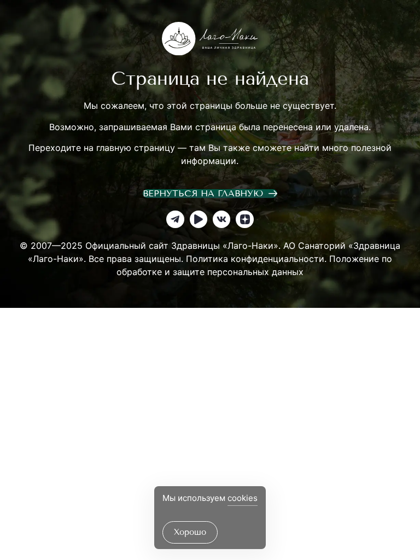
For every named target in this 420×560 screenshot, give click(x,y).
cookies (243, 498)
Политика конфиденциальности (255, 258)
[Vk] (221, 219)
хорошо (190, 532)
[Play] (198, 219)
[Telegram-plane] (175, 219)
